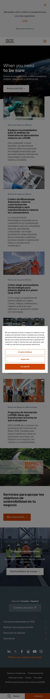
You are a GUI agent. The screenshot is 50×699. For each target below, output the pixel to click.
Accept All (25, 367)
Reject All (25, 359)
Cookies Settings (25, 352)
